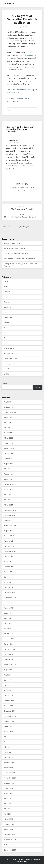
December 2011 (10, 546)
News (6, 328)
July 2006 (7, 737)
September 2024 (10, 412)
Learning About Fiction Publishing (16, 253)
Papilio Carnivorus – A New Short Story (17, 248)
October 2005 (9, 783)
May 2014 (7, 500)
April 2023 (8, 433)
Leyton (6, 312)
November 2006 (10, 716)
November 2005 (10, 778)
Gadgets (7, 302)
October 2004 (9, 845)
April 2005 (8, 814)
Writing (7, 374)
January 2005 (9, 829)
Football (7, 292)
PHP (5, 338)
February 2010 (9, 567)
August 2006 (8, 731)
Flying (6, 286)
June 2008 (7, 618)
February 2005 (9, 824)
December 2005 (10, 773)
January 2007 (9, 706)
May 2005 (7, 809)
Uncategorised (9, 364)
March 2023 (8, 438)
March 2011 (8, 556)
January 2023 (9, 448)
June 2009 (7, 577)
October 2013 (9, 520)
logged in (23, 187)
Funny (6, 297)
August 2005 (8, 793)
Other (9, 111)
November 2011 (10, 551)
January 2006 (9, 767)
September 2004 (10, 850)
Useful (6, 369)
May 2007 (7, 685)
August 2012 (8, 541)
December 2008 (10, 592)
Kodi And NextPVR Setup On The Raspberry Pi (20, 258)
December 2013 (10, 510)
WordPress (29, 859)
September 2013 (10, 525)
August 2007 (8, 670)
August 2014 (8, 489)
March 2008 (8, 634)
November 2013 (10, 515)
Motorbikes (8, 317)
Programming (9, 348)
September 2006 (10, 726)
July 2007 (7, 675)
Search (4, 383)
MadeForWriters (22, 861)
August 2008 (8, 608)
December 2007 (10, 649)
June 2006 (7, 742)
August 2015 (8, 464)
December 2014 (10, 484)
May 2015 (7, 469)
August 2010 (8, 561)
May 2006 (7, 747)
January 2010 (9, 572)
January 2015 (9, 479)
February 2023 (9, 443)
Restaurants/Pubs (10, 359)
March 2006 (8, 757)
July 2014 (7, 494)
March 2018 (8, 453)
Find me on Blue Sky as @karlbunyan (15, 227)
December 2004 (10, 834)
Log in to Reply (11, 169)
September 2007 (10, 664)
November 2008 (10, 597)
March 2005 (8, 819)
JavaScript (7, 307)
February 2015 (9, 474)
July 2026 (7, 402)
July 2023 (7, 422)
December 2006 (10, 711)
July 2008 (7, 613)
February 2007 (9, 701)
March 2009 (8, 587)
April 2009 (8, 582)
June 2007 (7, 680)
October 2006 (9, 721)
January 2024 (9, 417)
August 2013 (8, 531)
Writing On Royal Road (12, 243)
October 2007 (9, 659)
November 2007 (10, 654)
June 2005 (7, 804)
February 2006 (9, 762)
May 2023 (7, 428)
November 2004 (10, 840)
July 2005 (7, 798)
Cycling (6, 281)
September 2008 (10, 603)
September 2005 (10, 788)
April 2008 (8, 628)
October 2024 (9, 407)
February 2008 (9, 639)
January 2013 (9, 536)
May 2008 (7, 623)
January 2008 (9, 644)
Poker (6, 343)
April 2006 (8, 752)
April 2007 (8, 690)
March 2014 (8, 505)
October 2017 (9, 458)
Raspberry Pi (8, 353)
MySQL (7, 322)
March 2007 (8, 695)
